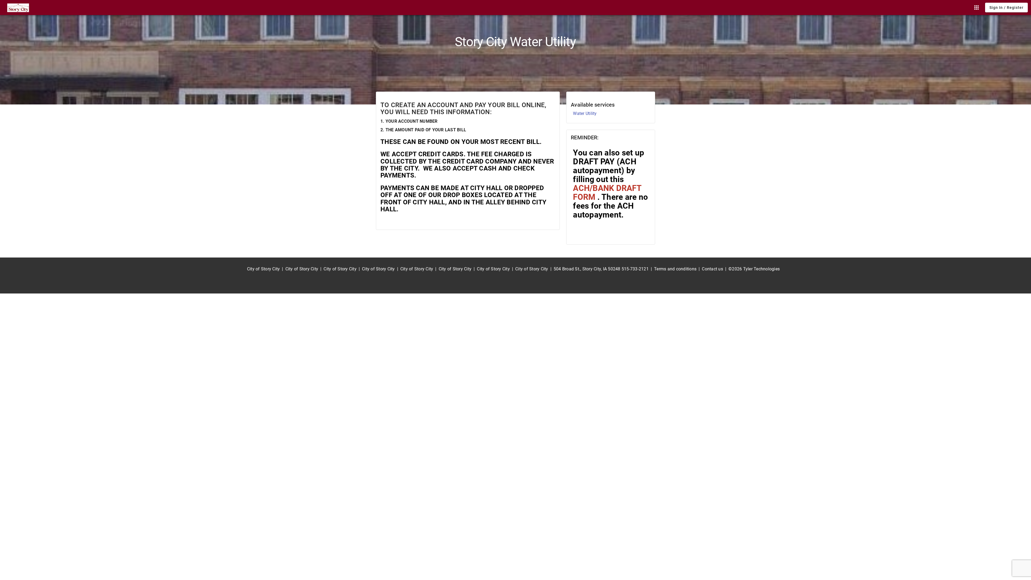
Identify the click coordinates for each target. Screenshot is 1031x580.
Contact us (712, 268)
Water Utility (585, 113)
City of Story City (263, 268)
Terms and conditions (675, 268)
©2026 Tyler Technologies (754, 268)
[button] (976, 7)
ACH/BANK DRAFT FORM (607, 192)
